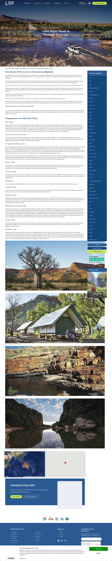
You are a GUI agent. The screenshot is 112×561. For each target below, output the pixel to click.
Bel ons (97, 244)
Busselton (90, 91)
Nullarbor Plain (92, 194)
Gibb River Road (92, 146)
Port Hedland (91, 212)
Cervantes (90, 101)
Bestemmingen (11, 68)
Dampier (90, 112)
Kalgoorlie (91, 167)
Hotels (90, 77)
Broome (90, 84)
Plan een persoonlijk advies (31, 496)
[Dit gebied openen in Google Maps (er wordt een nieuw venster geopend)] (7, 476)
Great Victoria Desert (93, 156)
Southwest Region (92, 222)
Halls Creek (91, 160)
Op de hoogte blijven (85, 533)
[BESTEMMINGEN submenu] (31, 3)
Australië (17, 68)
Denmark (90, 115)
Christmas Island (92, 105)
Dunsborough (91, 125)
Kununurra (91, 177)
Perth (90, 205)
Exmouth (90, 136)
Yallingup (90, 236)
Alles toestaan (98, 548)
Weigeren (98, 553)
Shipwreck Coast (92, 218)
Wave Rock (91, 229)
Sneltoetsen (25, 476)
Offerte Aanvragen (99, 3)
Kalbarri (90, 163)
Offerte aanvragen (97, 251)
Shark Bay (91, 215)
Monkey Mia (91, 187)
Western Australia (33, 68)
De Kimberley (91, 174)
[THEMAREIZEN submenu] (41, 3)
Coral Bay (91, 108)
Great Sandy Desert (92, 153)
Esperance (91, 129)
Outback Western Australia (94, 198)
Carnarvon (91, 98)
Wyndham (91, 232)
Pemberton (91, 201)
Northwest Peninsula (92, 191)
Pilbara (90, 208)
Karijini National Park (93, 170)
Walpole (90, 225)
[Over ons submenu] (69, 3)
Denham (90, 119)
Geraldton (90, 143)
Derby (90, 122)
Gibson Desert (91, 150)
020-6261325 (81, 2)
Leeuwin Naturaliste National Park (95, 181)
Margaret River (91, 184)
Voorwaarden (43, 476)
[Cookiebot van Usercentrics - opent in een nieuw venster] (11, 558)
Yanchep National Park (93, 239)
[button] (25, 463)
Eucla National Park (92, 132)
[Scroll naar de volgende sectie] (56, 64)
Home (6, 68)
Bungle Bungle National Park (94, 88)
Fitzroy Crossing (92, 139)
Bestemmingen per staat (24, 68)
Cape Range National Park (93, 94)
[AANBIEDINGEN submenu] (61, 3)
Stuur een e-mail (97, 248)
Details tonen (23, 558)
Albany (90, 81)
